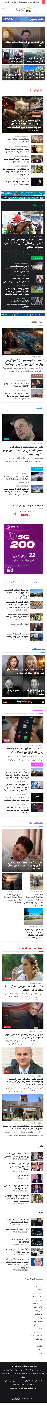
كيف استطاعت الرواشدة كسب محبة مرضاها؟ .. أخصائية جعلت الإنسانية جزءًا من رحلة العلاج (33, 900)
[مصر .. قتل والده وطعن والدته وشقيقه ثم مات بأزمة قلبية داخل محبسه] (37, 476)
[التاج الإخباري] (23, 9)
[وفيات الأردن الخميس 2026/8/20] (37, 1242)
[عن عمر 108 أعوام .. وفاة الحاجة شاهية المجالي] (37, 1222)
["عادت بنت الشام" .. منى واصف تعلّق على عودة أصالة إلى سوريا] (23, 665)
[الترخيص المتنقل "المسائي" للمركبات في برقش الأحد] (36, 637)
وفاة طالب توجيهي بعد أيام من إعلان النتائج (17, 1251)
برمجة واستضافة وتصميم (29, 1398)
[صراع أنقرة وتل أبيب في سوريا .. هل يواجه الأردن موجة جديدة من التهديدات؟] (22, 114)
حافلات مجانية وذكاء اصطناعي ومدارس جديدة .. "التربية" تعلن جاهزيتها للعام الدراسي (23, 1127)
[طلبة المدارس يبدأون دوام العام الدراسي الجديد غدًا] (37, 139)
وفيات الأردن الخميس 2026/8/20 (20, 1241)
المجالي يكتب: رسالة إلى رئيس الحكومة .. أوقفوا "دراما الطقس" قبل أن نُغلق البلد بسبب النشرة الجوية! (25, 1081)
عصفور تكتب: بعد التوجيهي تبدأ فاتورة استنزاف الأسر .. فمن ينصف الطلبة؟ (17, 1198)
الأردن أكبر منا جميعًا (20, 624)
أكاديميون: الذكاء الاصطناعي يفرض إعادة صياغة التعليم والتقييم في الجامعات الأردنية (16, 787)
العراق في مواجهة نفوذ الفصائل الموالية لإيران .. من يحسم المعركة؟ (13, 898)
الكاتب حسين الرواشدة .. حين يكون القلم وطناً (16, 1187)
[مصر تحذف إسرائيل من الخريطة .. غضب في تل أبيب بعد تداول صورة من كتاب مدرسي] (37, 393)
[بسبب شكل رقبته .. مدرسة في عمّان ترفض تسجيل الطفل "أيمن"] (22, 850)
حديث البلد (38, 1314)
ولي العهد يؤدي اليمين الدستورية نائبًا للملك (24, 43)
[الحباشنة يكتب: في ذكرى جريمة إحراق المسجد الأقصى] (37, 1156)
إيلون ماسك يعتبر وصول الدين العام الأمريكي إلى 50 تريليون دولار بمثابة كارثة (23, 451)
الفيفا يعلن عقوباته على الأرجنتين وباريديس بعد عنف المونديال (18, 303)
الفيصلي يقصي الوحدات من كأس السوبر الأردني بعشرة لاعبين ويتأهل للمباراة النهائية (16, 291)
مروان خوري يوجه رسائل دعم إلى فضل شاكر (25, 692)
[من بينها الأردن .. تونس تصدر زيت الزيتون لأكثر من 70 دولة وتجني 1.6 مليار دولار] (37, 169)
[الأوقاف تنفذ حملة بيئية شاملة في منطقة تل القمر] (36, 617)
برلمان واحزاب (37, 1296)
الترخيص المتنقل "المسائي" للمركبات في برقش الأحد (16, 635)
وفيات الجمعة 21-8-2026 (17, 1229)
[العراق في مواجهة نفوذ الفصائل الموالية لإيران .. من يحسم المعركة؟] (12, 881)
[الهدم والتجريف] (37, 1178)
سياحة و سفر (37, 1321)
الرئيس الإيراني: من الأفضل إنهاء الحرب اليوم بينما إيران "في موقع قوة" (24, 1036)
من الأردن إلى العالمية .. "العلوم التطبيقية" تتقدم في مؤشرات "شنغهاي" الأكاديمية (34, 934)
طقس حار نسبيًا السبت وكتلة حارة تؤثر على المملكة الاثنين (17, 150)
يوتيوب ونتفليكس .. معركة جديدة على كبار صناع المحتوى (16, 799)
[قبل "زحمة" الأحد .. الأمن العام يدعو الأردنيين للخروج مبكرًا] (34, 56)
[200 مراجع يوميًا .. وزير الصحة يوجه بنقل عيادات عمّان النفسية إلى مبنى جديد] (13, 72)
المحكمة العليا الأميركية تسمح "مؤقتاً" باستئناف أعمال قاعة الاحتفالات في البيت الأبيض (16, 491)
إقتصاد (40, 1289)
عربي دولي (38, 1328)
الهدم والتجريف (22, 1175)
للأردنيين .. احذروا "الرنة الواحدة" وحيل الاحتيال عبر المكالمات (24, 750)
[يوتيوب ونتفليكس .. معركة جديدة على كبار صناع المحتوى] (37, 797)
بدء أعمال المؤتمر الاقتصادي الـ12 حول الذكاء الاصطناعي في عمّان (16, 592)
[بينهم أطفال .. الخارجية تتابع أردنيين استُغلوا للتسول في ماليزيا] (13, 56)
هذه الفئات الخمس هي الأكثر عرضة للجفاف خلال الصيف (24, 988)
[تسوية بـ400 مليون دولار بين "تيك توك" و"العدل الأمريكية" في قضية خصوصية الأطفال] (37, 772)
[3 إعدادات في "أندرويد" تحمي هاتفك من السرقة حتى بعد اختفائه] (37, 807)
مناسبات (39, 1346)
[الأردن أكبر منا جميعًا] (36, 627)
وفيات (40, 1353)
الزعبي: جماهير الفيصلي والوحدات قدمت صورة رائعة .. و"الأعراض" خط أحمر (16, 268)
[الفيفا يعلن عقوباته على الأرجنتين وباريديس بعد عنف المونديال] (37, 301)
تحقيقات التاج (37, 1303)
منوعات (39, 1350)
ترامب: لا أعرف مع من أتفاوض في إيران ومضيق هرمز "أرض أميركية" (24, 362)
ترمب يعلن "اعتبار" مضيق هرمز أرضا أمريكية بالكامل (16, 160)
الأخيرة (34, 582)
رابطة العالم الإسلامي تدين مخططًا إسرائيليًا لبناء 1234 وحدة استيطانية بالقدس (17, 604)
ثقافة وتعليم (38, 1307)
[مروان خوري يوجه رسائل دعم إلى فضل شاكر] (23, 686)
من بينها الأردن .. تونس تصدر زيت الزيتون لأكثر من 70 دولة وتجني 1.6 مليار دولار (16, 171)
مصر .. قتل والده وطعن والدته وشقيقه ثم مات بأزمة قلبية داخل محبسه (16, 479)
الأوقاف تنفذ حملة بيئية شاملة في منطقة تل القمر (17, 615)
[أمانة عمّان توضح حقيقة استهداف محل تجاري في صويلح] (34, 72)
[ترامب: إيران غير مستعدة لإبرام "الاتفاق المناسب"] (37, 383)
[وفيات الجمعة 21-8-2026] (37, 1232)
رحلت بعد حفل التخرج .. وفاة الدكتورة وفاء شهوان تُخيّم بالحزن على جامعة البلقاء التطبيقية (17, 1263)
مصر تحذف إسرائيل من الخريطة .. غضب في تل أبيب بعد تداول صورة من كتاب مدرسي (16, 396)
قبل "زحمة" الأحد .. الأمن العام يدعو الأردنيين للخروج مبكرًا (34, 63)
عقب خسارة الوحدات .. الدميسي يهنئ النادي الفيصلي (16, 280)
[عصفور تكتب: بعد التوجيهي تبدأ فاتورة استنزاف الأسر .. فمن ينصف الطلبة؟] (37, 1198)
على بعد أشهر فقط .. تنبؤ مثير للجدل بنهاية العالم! (16, 183)
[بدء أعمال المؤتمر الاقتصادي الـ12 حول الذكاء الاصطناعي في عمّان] (36, 593)
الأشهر (12, 582)
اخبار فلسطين (37, 1293)
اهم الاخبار (38, 1300)
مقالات (40, 1342)
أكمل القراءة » (37, 258)
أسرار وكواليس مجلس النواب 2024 (26, 1388)
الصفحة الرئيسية (37, 1381)
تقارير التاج (16, 1384)
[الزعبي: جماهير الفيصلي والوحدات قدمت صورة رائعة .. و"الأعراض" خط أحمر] (37, 266)
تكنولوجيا (39, 1310)
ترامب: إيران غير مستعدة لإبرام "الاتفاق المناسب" (16, 385)
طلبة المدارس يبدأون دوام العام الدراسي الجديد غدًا (18, 140)
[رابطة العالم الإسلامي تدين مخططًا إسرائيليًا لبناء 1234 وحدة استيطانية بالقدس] (36, 605)
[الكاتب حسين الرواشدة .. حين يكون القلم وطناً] (37, 1188)
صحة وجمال (38, 1325)
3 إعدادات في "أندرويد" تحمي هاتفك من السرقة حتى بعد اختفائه (17, 810)
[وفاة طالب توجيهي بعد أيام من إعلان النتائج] (37, 1252)
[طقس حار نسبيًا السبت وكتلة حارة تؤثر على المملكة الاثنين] (37, 149)
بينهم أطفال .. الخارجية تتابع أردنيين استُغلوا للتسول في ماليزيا (12, 63)
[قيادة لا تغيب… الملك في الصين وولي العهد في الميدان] (37, 1166)
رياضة (40, 1318)
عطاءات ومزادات (36, 1335)
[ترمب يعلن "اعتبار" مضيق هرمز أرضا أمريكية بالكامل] (37, 159)
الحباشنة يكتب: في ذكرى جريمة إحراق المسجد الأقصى (16, 1155)
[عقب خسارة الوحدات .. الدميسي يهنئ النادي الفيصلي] (40, 279)
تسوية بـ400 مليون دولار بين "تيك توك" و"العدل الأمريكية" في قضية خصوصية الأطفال (17, 774)
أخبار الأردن (38, 1286)
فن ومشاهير (38, 1332)
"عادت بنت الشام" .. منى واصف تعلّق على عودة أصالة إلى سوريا (25, 671)
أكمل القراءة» (37, 375)
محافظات (39, 1339)
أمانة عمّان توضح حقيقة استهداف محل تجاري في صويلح (35, 79)
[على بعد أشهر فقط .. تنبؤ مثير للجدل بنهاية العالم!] (37, 182)
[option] (23, 53)
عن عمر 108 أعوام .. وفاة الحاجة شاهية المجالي (18, 1221)
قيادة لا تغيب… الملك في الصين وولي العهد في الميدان (18, 1166)
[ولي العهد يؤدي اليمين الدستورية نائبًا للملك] (23, 37)
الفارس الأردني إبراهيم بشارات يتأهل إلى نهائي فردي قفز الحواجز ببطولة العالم (23, 243)
